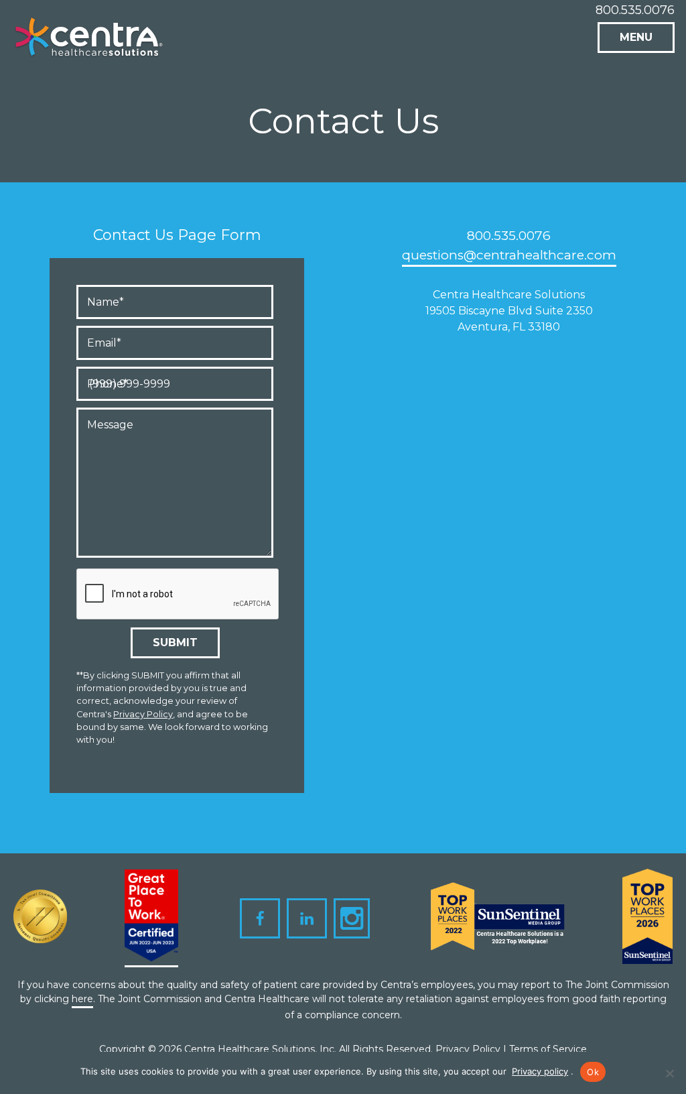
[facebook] (260, 918)
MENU (636, 37)
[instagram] (352, 918)
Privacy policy (540, 1071)
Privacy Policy (143, 714)
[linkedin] (307, 918)
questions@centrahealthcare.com (509, 255)
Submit (175, 642)
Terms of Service (548, 1049)
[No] (669, 1073)
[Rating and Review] (151, 918)
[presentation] (178, 594)
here (82, 999)
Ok (593, 1072)
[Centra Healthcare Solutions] (89, 41)
